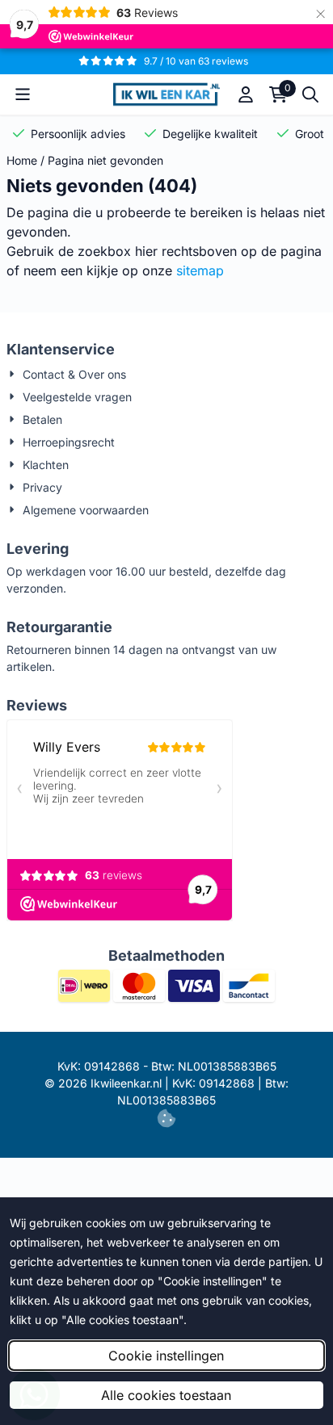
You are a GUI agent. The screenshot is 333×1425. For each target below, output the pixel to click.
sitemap (200, 270)
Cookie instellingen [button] (166, 1355)
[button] (22, 94)
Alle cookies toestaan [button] (166, 1395)
